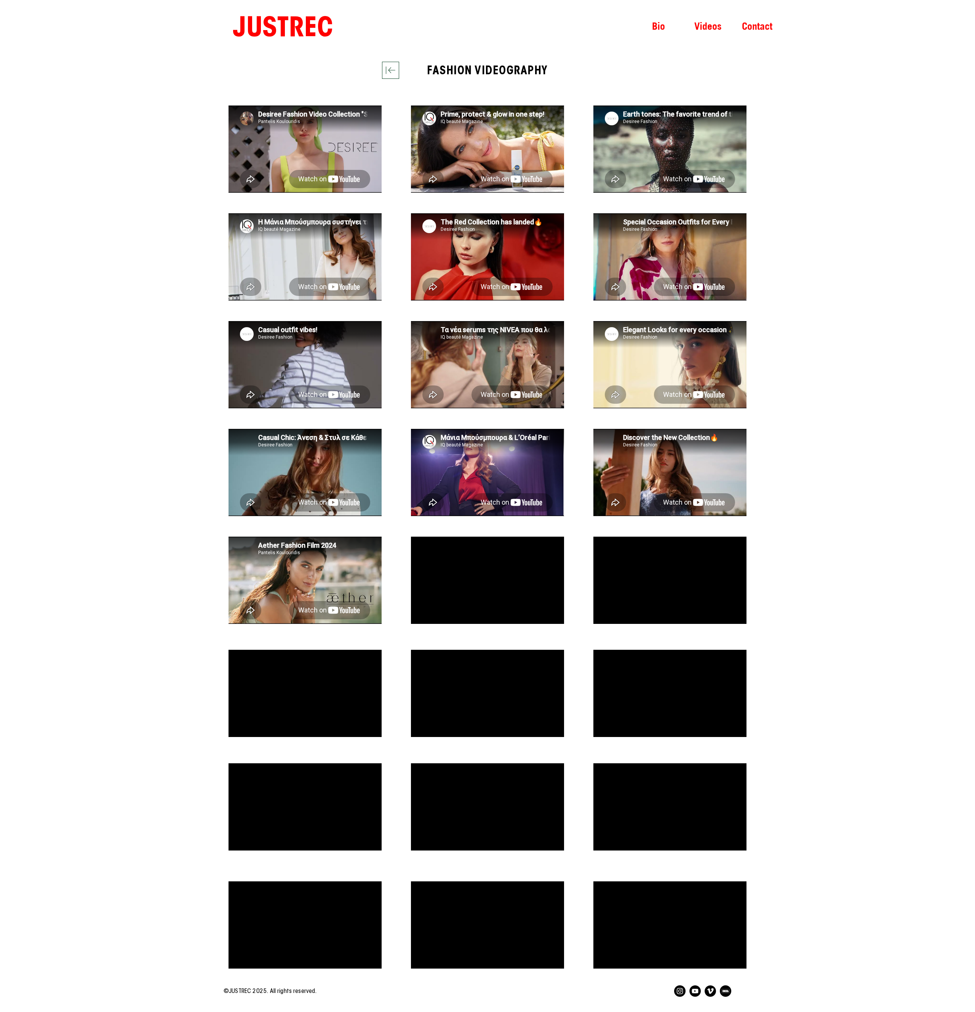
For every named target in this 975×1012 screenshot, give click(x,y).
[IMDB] (725, 991)
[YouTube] (695, 991)
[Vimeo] (710, 991)
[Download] (390, 70)
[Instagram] (680, 991)
